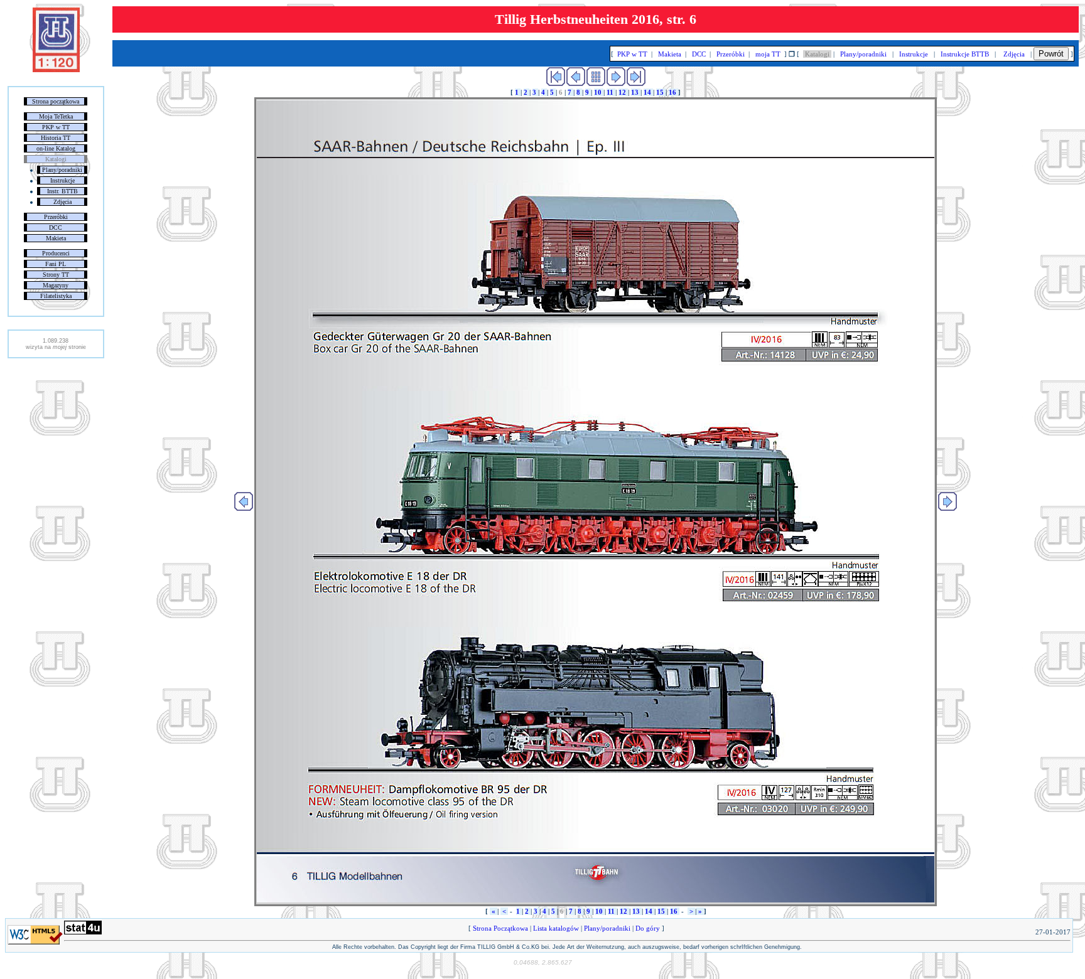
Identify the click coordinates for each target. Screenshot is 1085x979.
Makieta (56, 238)
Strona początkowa (55, 101)
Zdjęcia (62, 201)
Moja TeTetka (56, 116)
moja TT (767, 54)
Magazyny (55, 285)
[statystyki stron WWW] (83, 932)
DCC (55, 227)
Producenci (56, 253)
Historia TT (55, 137)
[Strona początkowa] (56, 69)
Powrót (1051, 53)
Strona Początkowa (500, 928)
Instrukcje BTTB (965, 54)
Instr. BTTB (62, 191)
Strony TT (56, 274)
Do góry (648, 928)
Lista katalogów (556, 928)
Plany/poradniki (62, 169)
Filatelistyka (56, 295)
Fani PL (55, 263)
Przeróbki (56, 216)
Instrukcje (62, 180)
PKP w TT (56, 127)
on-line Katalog (55, 148)
